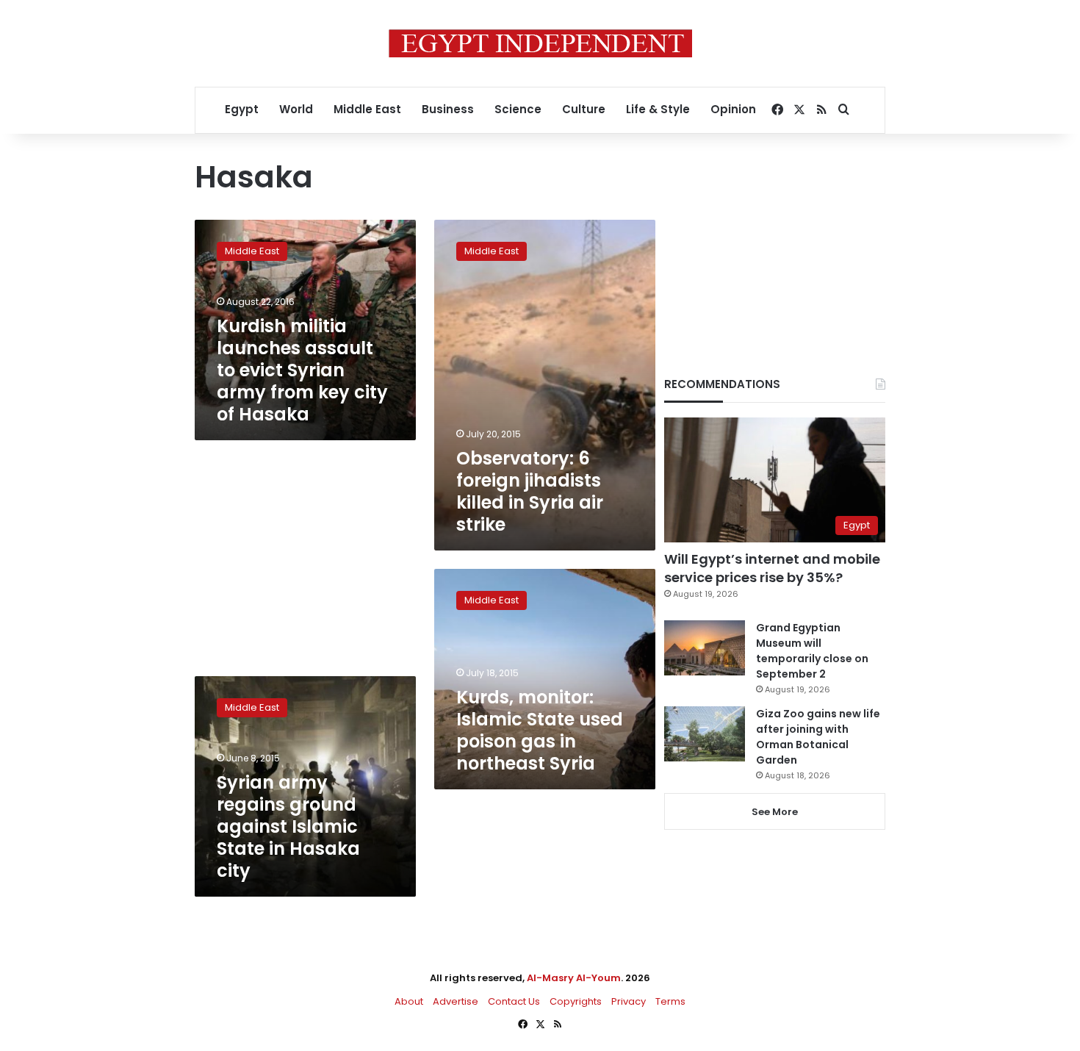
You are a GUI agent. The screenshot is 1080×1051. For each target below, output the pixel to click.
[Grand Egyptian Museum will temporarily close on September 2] (704, 647)
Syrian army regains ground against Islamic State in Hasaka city (288, 826)
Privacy (628, 1001)
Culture (583, 109)
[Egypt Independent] (540, 43)
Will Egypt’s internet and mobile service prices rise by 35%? (772, 568)
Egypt (242, 109)
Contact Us (514, 1001)
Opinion (733, 109)
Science (517, 109)
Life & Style (658, 109)
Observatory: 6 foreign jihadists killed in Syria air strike (529, 491)
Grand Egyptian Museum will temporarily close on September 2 (812, 650)
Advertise (455, 1001)
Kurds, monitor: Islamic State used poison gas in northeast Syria (539, 730)
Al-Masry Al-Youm (574, 978)
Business (448, 109)
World (296, 109)
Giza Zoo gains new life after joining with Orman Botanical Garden (818, 736)
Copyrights (576, 1001)
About (409, 1001)
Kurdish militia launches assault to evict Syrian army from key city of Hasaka (302, 370)
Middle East (367, 109)
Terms (670, 1001)
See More (775, 812)
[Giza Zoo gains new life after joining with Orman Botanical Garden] (704, 733)
